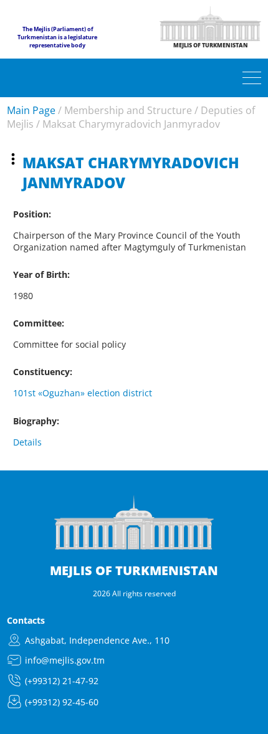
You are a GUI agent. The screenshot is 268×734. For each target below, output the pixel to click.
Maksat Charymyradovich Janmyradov (131, 124)
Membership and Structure (128, 110)
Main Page (31, 110)
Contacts (26, 620)
